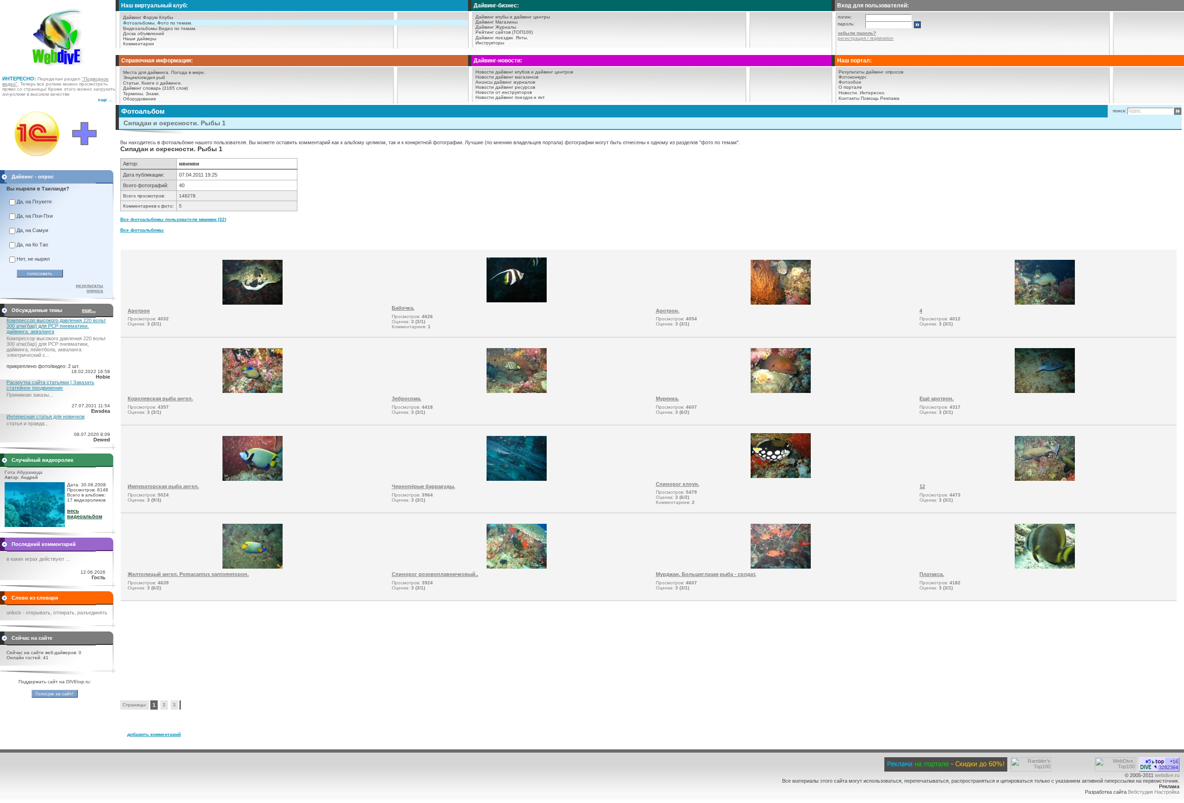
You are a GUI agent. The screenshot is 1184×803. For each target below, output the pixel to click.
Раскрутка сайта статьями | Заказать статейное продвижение (50, 385)
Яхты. (522, 37)
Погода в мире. (188, 72)
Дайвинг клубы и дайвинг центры (512, 16)
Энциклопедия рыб (144, 77)
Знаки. (153, 93)
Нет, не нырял (33, 259)
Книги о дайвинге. (162, 83)
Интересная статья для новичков (45, 416)
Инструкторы (489, 42)
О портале (850, 87)
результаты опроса (89, 288)
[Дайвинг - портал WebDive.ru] (58, 69)
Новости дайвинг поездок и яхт (510, 97)
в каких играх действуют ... (38, 559)
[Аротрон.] (781, 303)
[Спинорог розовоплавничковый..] (517, 567)
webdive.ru (1167, 775)
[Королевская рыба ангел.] (252, 391)
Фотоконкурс (853, 77)
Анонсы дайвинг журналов (505, 82)
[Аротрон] (252, 303)
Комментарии (138, 43)
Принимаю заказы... (29, 395)
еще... (89, 310)
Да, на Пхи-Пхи (35, 216)
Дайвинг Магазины (496, 22)
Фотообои (850, 82)
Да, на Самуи (32, 230)
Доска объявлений (143, 33)
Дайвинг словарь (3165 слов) (155, 88)
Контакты (849, 98)
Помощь (870, 98)
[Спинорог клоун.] (781, 476)
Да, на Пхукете (34, 201)
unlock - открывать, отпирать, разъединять (56, 612)
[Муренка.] (781, 391)
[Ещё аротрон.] (1045, 391)
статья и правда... (27, 423)
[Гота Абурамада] (35, 525)
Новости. (848, 92)
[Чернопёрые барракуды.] (517, 479)
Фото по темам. (174, 22)
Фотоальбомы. (139, 22)
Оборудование (139, 98)
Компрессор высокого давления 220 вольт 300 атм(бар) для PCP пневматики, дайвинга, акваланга (56, 326)
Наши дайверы (139, 38)
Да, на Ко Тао (32, 244)
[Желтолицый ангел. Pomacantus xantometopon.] (252, 567)
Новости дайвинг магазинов (506, 77)
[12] (1045, 479)
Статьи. (131, 83)
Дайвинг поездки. (494, 37)
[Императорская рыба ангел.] (252, 479)
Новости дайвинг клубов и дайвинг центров (524, 71)
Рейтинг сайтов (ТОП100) (504, 32)
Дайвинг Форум (140, 17)
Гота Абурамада (24, 472)
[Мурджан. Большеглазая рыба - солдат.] (781, 567)
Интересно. (873, 92)
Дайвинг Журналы (495, 27)
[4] (1045, 303)
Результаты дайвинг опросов (871, 71)
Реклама (890, 98)
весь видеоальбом (84, 513)
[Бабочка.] (517, 300)
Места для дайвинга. (146, 72)
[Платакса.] (1045, 567)
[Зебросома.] (517, 391)
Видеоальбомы (140, 28)
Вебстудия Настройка (1153, 792)
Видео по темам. (178, 28)
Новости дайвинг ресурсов (505, 87)
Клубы (166, 17)
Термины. (133, 93)
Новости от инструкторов (503, 92)
